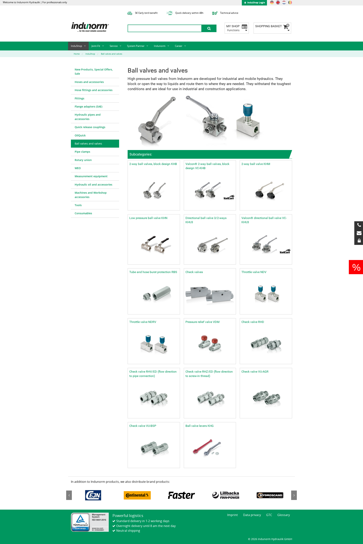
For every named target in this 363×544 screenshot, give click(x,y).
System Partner (135, 46)
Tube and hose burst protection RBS (153, 272)
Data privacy (252, 515)
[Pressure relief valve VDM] (210, 345)
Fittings (79, 98)
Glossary (283, 515)
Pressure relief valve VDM (202, 322)
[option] (93, 495)
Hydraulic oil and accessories (93, 184)
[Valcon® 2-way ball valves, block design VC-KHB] (210, 191)
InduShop (76, 46)
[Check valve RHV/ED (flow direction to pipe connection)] (154, 399)
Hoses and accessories (89, 82)
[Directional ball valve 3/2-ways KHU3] (210, 245)
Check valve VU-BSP (142, 426)
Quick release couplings (90, 127)
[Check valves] (210, 295)
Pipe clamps (82, 151)
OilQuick (80, 135)
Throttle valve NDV (253, 272)
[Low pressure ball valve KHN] (154, 245)
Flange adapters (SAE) (88, 106)
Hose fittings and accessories (93, 90)
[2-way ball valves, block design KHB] (154, 191)
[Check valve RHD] (266, 345)
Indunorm (159, 46)
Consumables (83, 213)
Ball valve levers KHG (199, 426)
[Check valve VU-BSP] (154, 448)
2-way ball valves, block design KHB (153, 164)
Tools (78, 205)
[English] (278, 2)
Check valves (194, 272)
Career (178, 46)
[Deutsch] (272, 2)
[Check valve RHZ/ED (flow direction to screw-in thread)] (210, 399)
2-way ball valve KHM (255, 164)
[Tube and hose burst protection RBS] (154, 295)
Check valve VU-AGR (254, 371)
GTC (269, 515)
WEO (78, 168)
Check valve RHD (252, 322)
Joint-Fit (96, 46)
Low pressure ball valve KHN (148, 218)
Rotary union (83, 160)
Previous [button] (69, 495)
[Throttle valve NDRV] (154, 345)
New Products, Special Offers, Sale (94, 71)
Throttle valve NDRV (142, 322)
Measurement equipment (91, 176)
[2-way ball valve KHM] (266, 191)
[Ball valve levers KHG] (210, 448)
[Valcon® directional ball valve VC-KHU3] (266, 245)
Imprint (232, 515)
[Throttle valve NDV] (266, 295)
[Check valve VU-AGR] (266, 399)
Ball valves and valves (88, 143)
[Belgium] (290, 2)
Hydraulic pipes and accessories (88, 117)
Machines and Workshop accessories (91, 195)
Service (114, 46)
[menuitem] (95, 72)
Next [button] (294, 495)
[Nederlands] (284, 2)
